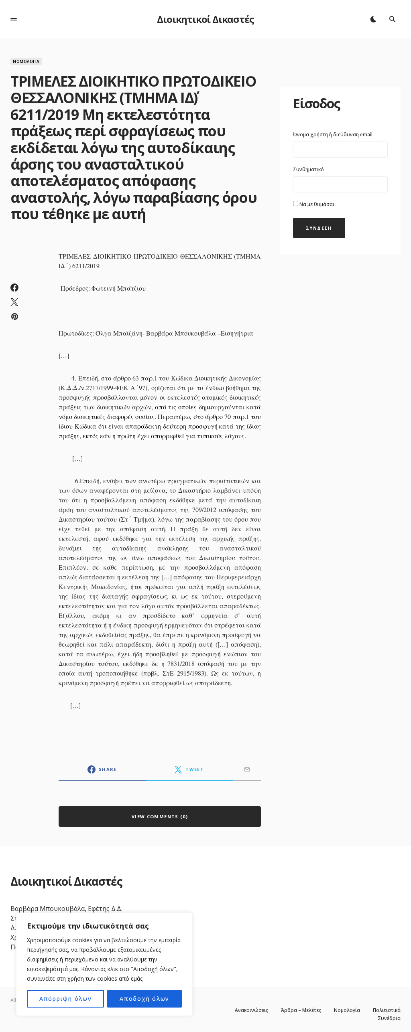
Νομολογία (26, 61)
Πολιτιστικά (387, 1010)
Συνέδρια (389, 1018)
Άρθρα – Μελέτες (301, 1010)
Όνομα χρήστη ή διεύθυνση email (332, 134)
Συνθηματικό (308, 169)
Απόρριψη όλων (65, 998)
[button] (14, 19)
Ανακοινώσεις (251, 1010)
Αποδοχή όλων (144, 998)
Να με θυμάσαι (316, 204)
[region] (104, 964)
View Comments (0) (160, 816)
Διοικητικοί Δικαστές (205, 19)
